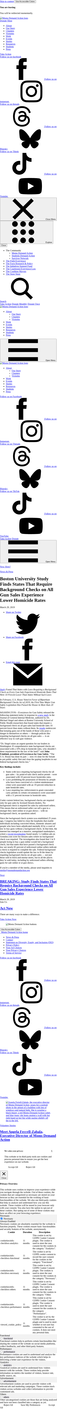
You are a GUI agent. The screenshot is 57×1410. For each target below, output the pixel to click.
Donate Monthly (19, 304)
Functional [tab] (5, 1335)
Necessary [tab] (5, 1216)
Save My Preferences (30, 1405)
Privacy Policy (12, 945)
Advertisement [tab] (6, 1378)
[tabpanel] (28, 1278)
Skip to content (7, 1)
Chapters (10, 31)
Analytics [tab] (4, 1362)
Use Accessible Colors (25, 1)
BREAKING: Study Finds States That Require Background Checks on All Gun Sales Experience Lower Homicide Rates (28, 887)
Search (3, 301)
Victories (10, 33)
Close (3, 245)
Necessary (8, 1218)
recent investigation (17, 834)
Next (2, 875)
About (9, 25)
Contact (9, 940)
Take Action (5, 54)
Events (9, 38)
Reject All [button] (30, 1167)
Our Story (10, 28)
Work (8, 36)
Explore (48, 242)
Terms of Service (13, 953)
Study (2, 689)
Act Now (6, 908)
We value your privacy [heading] (13, 1151)
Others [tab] (3, 1394)
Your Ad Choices (14, 947)
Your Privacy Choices (16, 950)
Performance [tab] (6, 1349)
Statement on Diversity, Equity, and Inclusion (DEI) (29, 942)
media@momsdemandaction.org (15, 870)
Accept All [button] (13, 1167)
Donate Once (34, 304)
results (42, 728)
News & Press (6, 571)
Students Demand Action (23, 255)
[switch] (1, 1338)
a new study (43, 715)
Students (10, 46)
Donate (15, 538)
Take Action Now (8, 919)
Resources (10, 44)
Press (8, 49)
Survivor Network (20, 258)
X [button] (52, 1151)
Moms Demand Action (22, 253)
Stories (9, 41)
